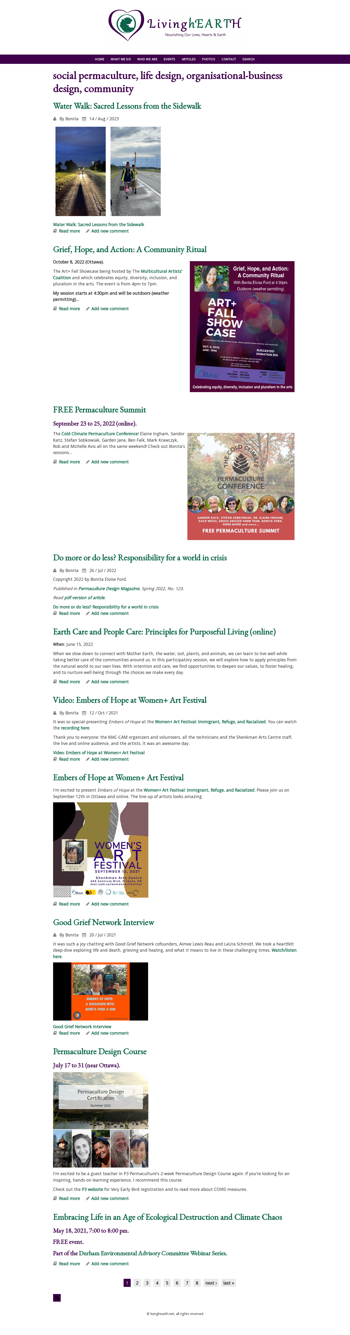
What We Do (121, 59)
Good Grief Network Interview (103, 922)
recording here (75, 728)
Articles (189, 59)
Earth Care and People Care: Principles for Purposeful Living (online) (164, 631)
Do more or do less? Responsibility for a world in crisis (140, 557)
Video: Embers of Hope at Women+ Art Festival (129, 699)
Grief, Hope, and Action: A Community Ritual (129, 249)
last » (228, 1283)
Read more (69, 231)
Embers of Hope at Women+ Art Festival (118, 777)
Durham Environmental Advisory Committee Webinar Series (152, 1253)
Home (99, 59)
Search (248, 59)
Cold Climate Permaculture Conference (100, 433)
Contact (229, 59)
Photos (208, 59)
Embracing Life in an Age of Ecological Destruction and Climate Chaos (167, 1216)
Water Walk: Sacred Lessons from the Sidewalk (127, 105)
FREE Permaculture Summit (99, 409)
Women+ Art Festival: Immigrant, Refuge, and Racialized (210, 721)
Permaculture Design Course (100, 1051)
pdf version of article (84, 597)
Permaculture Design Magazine (108, 588)
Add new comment (110, 231)
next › (211, 1283)
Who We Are (147, 59)
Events (169, 59)
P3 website (92, 1189)
